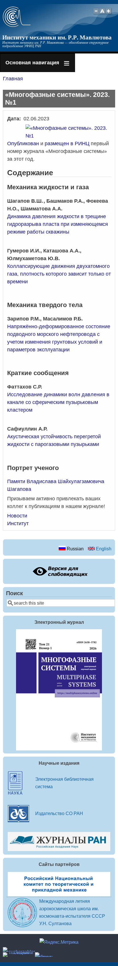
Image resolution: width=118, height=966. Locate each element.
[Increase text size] (109, 14)
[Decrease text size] (96, 14)
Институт (18, 523)
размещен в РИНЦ (67, 143)
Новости (17, 516)
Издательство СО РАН (59, 813)
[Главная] (17, 25)
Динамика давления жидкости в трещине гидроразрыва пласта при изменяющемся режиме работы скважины (57, 224)
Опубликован (23, 143)
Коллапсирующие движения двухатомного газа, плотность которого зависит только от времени (59, 273)
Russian (75, 548)
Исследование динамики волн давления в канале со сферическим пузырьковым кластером (58, 402)
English (103, 548)
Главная (13, 78)
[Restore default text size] (102, 14)
